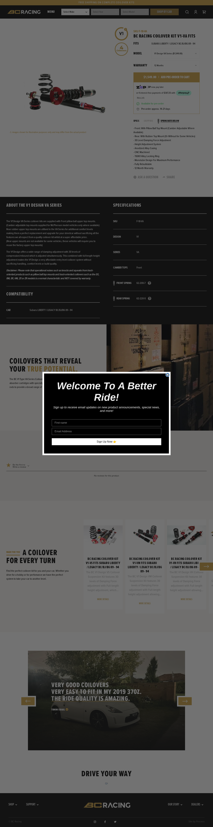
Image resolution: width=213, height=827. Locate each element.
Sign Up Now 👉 (106, 441)
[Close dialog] (167, 374)
